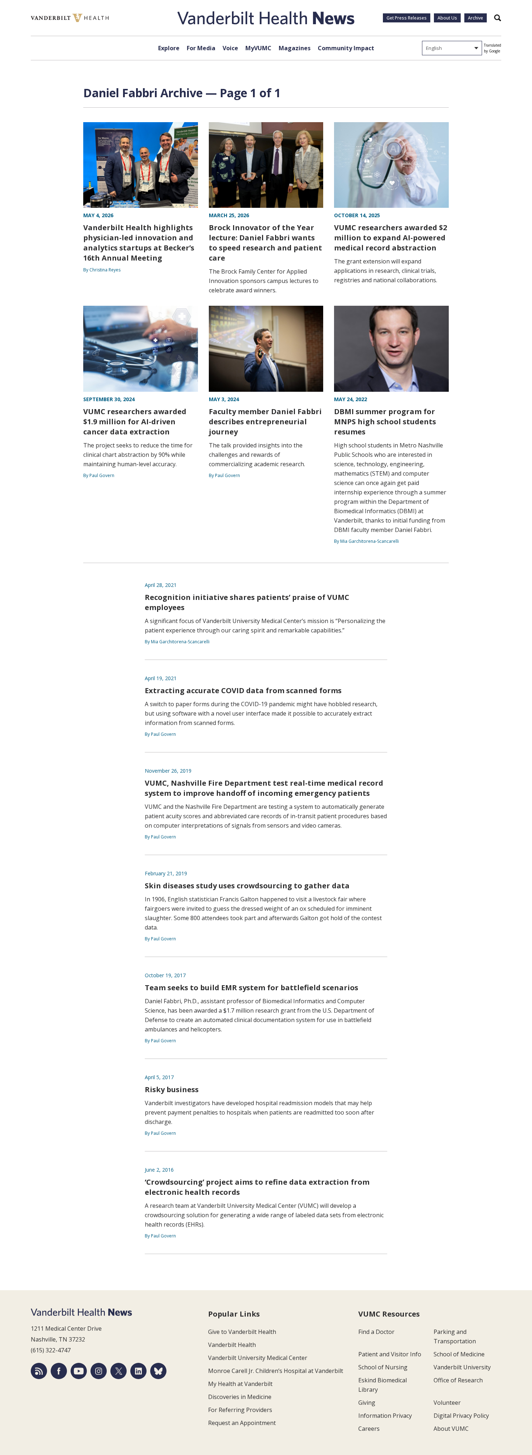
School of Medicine (459, 1354)
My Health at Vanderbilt (240, 1384)
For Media (201, 48)
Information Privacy (385, 1416)
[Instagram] (98, 1371)
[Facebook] (59, 1371)
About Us (447, 18)
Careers (369, 1429)
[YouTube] (79, 1371)
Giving (366, 1403)
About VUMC (451, 1429)
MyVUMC (258, 48)
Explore (169, 48)
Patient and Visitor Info (389, 1354)
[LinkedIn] (138, 1371)
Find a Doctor (376, 1332)
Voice (230, 48)
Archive (475, 18)
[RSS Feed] (39, 1371)
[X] (118, 1371)
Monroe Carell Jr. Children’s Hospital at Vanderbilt (275, 1371)
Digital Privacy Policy (461, 1416)
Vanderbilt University (462, 1367)
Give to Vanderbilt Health (242, 1332)
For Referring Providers (240, 1410)
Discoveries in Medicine (239, 1397)
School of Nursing (383, 1367)
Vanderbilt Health (232, 1345)
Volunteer (447, 1403)
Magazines (295, 48)
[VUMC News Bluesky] (158, 1371)
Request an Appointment (242, 1423)
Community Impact (346, 48)
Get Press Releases (407, 18)
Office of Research (458, 1380)
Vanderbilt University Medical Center (257, 1358)
